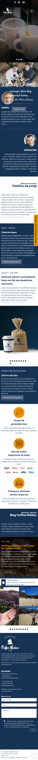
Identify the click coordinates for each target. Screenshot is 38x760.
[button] (16, 59)
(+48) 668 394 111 (6, 691)
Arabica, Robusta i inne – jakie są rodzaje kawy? (18, 547)
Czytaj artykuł (8, 572)
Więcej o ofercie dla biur (12, 397)
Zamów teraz (19, 109)
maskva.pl (9, 757)
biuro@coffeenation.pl (7, 685)
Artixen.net (25, 757)
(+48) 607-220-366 (7, 683)
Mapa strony (4, 755)
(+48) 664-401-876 (7, 681)
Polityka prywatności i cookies (9, 753)
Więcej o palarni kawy (11, 262)
